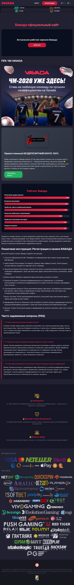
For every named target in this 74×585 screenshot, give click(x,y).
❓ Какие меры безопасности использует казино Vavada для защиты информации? (35, 364)
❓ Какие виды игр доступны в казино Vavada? (22, 322)
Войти (36, 3)
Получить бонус (11, 174)
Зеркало (37, 45)
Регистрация (49, 3)
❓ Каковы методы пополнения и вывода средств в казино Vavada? (29, 342)
